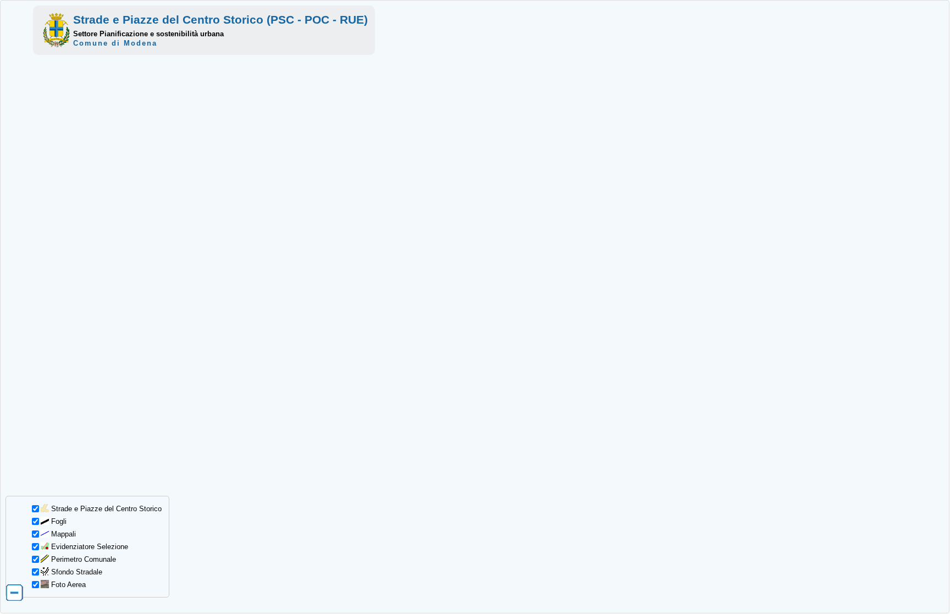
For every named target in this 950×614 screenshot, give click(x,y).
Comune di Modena (115, 43)
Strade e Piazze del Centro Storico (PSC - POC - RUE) (220, 19)
